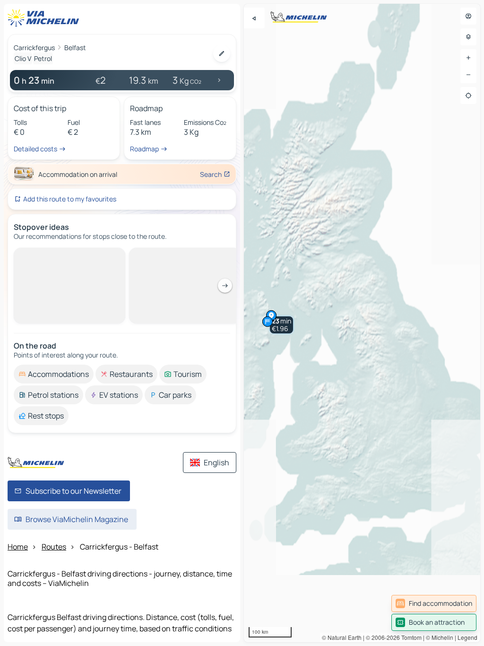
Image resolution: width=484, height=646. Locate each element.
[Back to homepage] (45, 18)
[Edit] (221, 53)
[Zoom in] (468, 57)
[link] (433, 603)
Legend (467, 637)
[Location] (468, 95)
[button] (281, 324)
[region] (362, 323)
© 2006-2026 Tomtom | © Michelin (409, 637)
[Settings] (468, 36)
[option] (54, 255)
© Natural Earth (342, 637)
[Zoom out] (468, 74)
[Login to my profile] (468, 16)
